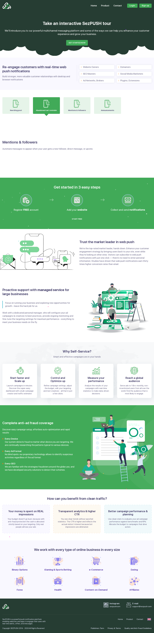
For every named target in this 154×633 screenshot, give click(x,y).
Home (94, 5)
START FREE (77, 219)
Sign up (145, 5)
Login (132, 5)
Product (105, 5)
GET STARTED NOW (77, 43)
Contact (117, 5)
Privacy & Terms (114, 628)
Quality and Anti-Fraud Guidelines (138, 628)
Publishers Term (97, 628)
